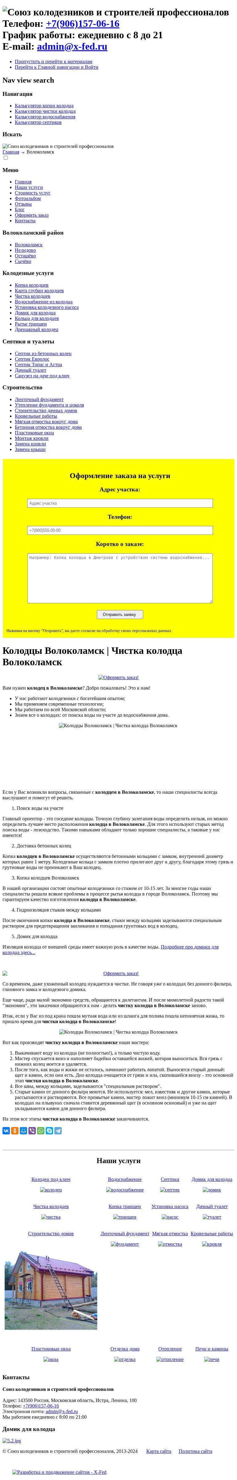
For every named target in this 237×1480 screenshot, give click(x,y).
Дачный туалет (30, 370)
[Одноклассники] (15, 1130)
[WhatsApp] (40, 1130)
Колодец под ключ (50, 1179)
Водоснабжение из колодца (44, 301)
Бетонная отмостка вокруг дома (48, 427)
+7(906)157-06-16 (82, 23)
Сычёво (23, 261)
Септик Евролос (32, 359)
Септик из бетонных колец (43, 353)
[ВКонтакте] (6, 1130)
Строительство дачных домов (46, 410)
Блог (20, 209)
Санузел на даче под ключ (42, 375)
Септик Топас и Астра (38, 364)
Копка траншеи (125, 1206)
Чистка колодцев (32, 296)
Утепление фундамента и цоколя (49, 405)
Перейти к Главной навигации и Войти (56, 67)
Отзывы (23, 204)
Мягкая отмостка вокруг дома (46, 421)
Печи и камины (211, 1348)
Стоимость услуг (33, 192)
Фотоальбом (28, 198)
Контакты (25, 220)
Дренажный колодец (36, 329)
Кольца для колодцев (37, 318)
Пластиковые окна (34, 432)
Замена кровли (30, 443)
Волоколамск (29, 244)
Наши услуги (29, 187)
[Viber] (32, 1130)
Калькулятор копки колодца (44, 105)
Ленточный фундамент (39, 399)
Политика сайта (195, 1451)
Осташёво (25, 255)
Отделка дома (124, 1348)
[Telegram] (58, 1130)
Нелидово (25, 250)
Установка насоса (170, 1206)
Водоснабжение (125, 1179)
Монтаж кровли (31, 438)
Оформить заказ (31, 215)
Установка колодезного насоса (47, 307)
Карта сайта (158, 1451)
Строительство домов (51, 1233)
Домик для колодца (35, 312)
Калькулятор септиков (38, 122)
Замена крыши (30, 449)
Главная (10, 151)
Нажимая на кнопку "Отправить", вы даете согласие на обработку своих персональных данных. (89, 631)
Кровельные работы (36, 416)
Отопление (170, 1348)
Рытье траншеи (31, 323)
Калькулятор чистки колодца (45, 111)
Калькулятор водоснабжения (45, 116)
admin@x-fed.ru (72, 46)
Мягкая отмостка (170, 1233)
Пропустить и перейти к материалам (53, 61)
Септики (170, 1179)
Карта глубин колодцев (39, 290)
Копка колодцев (31, 285)
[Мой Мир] (23, 1130)
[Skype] (49, 1130)
